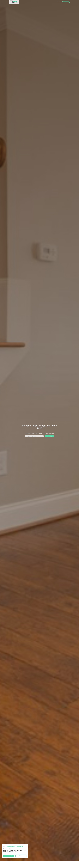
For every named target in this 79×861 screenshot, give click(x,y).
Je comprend (9, 855)
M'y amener (49, 436)
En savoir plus (6, 853)
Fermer (20, 855)
